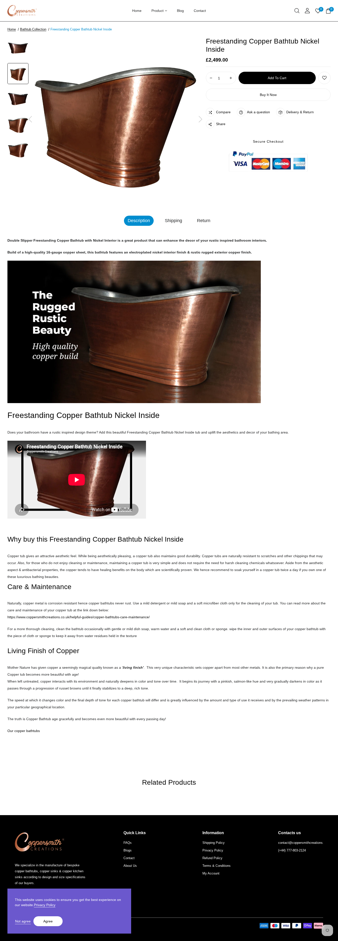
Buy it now (268, 95)
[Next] (200, 120)
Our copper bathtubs (23, 731)
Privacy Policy (44, 905)
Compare (223, 112)
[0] (328, 11)
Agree (48, 921)
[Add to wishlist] (324, 78)
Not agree (23, 921)
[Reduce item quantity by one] (211, 78)
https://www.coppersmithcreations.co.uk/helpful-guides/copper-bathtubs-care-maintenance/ (78, 617)
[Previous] (30, 120)
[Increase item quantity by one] (231, 78)
